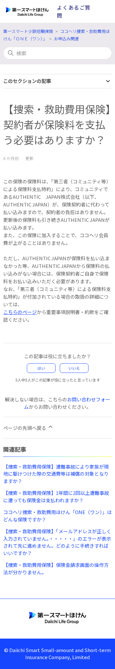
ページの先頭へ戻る (25, 427)
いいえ (74, 368)
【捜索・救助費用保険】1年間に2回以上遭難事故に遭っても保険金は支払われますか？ (56, 496)
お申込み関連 (66, 39)
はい (41, 368)
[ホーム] (57, 617)
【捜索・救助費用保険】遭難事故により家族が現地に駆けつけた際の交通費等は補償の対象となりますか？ (56, 473)
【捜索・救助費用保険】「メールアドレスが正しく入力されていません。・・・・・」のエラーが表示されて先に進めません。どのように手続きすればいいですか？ (57, 542)
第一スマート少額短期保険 (28, 31)
